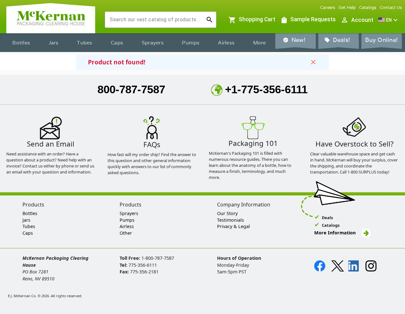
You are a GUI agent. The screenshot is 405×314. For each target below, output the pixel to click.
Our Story (227, 213)
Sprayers (153, 42)
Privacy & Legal (233, 226)
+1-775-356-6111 (266, 89)
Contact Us (391, 7)
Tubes (84, 42)
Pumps (190, 42)
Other (126, 233)
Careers (327, 7)
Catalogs (368, 7)
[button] (389, 20)
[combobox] (155, 19)
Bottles (21, 42)
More (259, 42)
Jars (54, 42)
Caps (117, 42)
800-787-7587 (131, 89)
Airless (226, 42)
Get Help (347, 7)
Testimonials (230, 220)
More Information (335, 233)
